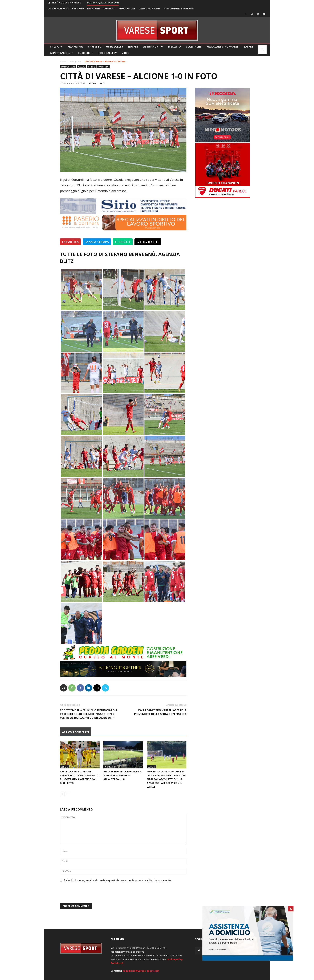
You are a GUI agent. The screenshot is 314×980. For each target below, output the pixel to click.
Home (63, 61)
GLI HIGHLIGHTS (148, 242)
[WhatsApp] (72, 687)
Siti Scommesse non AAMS (179, 8)
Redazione (93, 8)
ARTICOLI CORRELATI (75, 732)
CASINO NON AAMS (58, 8)
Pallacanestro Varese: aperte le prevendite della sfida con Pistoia (160, 712)
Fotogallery (107, 53)
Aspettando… (60, 53)
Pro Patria (75, 46)
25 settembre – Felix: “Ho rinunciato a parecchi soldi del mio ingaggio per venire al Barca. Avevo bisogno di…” (88, 713)
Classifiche (193, 46)
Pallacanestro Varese (222, 46)
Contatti (109, 8)
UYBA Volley (114, 46)
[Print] (63, 687)
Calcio (54, 46)
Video (125, 53)
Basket (248, 46)
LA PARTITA (70, 242)
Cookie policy (174, 959)
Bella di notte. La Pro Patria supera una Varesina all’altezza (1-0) (122, 775)
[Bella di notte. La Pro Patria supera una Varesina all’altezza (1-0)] (123, 754)
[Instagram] (252, 14)
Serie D (91, 67)
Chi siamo (78, 8)
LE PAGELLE (122, 242)
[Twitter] (258, 14)
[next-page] (68, 794)
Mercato (174, 46)
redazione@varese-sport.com (141, 970)
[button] (262, 50)
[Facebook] (246, 14)
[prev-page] (62, 794)
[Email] (97, 687)
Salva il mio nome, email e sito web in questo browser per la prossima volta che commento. (117, 880)
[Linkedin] (88, 687)
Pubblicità (117, 963)
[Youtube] (264, 14)
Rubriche (84, 53)
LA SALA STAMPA (97, 242)
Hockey (133, 46)
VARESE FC (94, 46)
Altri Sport (151, 46)
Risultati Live (127, 8)
